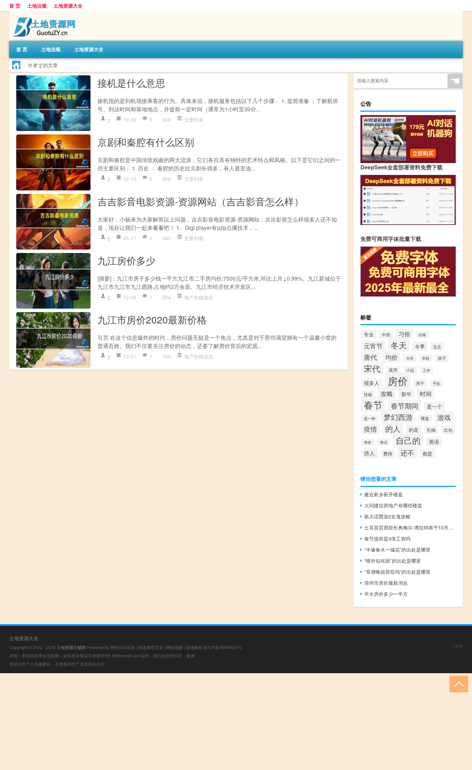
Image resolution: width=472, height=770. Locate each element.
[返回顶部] (457, 683)
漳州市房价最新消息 (386, 582)
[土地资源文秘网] (45, 13)
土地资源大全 (68, 5)
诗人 (369, 453)
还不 (407, 453)
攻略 (386, 393)
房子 (420, 383)
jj (109, 119)
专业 (369, 334)
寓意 (393, 370)
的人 (392, 428)
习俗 (404, 333)
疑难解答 (194, 647)
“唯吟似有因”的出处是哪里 (392, 560)
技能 (368, 394)
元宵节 (373, 345)
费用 (387, 453)
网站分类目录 (122, 647)
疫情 (370, 428)
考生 (367, 442)
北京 (437, 346)
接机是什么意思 (131, 83)
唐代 (370, 356)
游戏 (444, 417)
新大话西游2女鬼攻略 (387, 516)
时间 (426, 393)
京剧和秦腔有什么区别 (145, 142)
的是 (413, 429)
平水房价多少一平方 (386, 593)
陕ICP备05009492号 (223, 647)
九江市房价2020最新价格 (152, 319)
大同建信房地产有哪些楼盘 (393, 505)
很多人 (371, 382)
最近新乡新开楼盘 (383, 494)
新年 (406, 393)
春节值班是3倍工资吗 (387, 538)
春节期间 (404, 406)
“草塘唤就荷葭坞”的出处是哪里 (397, 571)
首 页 (14, 5)
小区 (410, 370)
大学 (410, 358)
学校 (425, 358)
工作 (426, 370)
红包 (448, 430)
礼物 (431, 430)
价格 (422, 334)
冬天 (399, 345)
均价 (391, 357)
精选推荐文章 (150, 647)
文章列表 (194, 119)
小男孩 (456, 646)
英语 (434, 441)
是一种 (369, 418)
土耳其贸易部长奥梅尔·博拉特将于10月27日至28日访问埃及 (410, 527)
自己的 (408, 440)
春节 (373, 404)
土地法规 (37, 5)
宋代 (372, 368)
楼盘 (425, 418)
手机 (436, 383)
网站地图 (174, 647)
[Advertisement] (207, 721)
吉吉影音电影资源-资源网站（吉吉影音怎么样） (200, 201)
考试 (383, 442)
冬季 (420, 346)
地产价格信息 (198, 297)
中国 (386, 334)
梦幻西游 (398, 417)
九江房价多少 (126, 260)
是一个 (434, 406)
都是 (427, 453)
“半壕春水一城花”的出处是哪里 (397, 549)
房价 (398, 380)
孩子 (442, 358)
